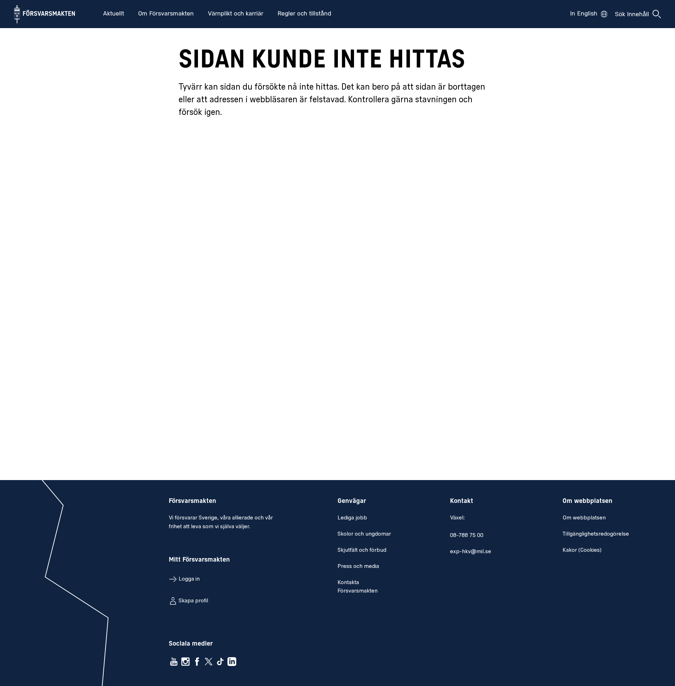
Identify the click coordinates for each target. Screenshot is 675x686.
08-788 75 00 (466, 535)
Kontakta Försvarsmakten (358, 587)
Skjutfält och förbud (362, 550)
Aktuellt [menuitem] (113, 14)
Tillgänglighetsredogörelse (595, 534)
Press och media (358, 566)
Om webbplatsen (584, 518)
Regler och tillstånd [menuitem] (304, 14)
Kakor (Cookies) (582, 550)
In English (583, 14)
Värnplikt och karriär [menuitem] (235, 14)
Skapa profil (193, 601)
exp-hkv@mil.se (470, 552)
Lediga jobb (352, 518)
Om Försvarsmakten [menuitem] (166, 14)
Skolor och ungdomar (364, 534)
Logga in (189, 579)
